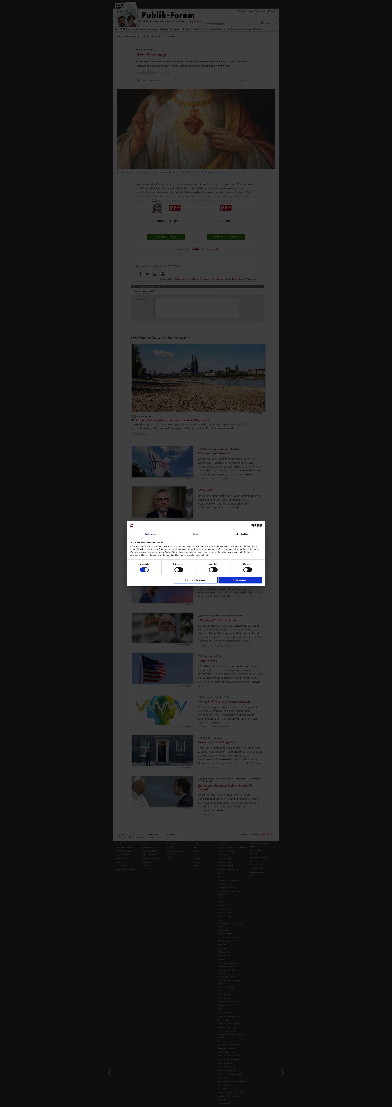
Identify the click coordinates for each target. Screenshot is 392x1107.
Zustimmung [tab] (150, 534)
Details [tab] (196, 534)
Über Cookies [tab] (242, 534)
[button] (144, 564)
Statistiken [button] (213, 564)
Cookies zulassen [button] (240, 580)
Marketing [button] (247, 564)
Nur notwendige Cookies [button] (195, 580)
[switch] (178, 569)
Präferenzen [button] (178, 564)
